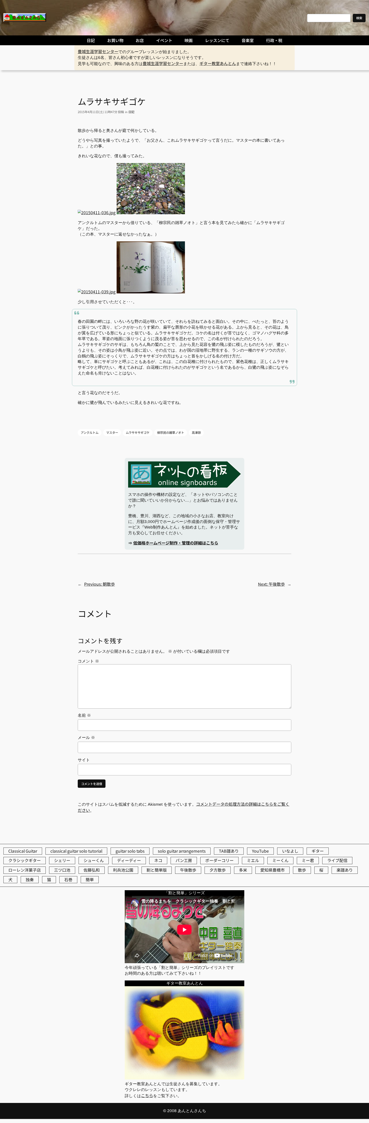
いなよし (290, 851)
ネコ (158, 860)
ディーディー (129, 860)
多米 (243, 870)
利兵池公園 (123, 870)
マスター (112, 432)
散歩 (302, 870)
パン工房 (184, 860)
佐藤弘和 (91, 870)
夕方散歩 (217, 870)
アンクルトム (89, 432)
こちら (147, 1095)
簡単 (90, 880)
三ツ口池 (62, 870)
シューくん (93, 860)
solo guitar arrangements (182, 851)
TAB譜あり (229, 851)
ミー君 (308, 860)
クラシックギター (24, 860)
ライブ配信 (337, 860)
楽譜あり (345, 870)
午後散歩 (188, 870)
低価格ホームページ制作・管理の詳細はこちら (175, 543)
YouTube (260, 851)
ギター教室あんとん (217, 63)
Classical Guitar (22, 851)
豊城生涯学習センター (98, 51)
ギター (318, 851)
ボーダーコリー (219, 860)
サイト (84, 760)
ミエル (253, 860)
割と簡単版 (156, 870)
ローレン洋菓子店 (24, 870)
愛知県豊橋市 (272, 870)
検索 (359, 18)
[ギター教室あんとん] (184, 1078)
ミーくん (280, 860)
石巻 (68, 880)
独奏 (30, 880)
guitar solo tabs (130, 851)
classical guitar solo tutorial (76, 851)
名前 (84, 715)
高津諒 (196, 432)
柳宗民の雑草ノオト (170, 432)
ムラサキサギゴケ (137, 432)
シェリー (62, 860)
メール (86, 737)
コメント (88, 661)
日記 (131, 111)
